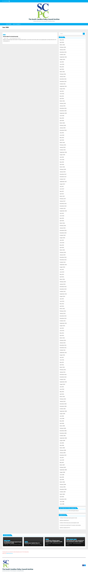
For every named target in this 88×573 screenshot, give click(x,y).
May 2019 (62, 137)
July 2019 (62, 132)
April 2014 (62, 276)
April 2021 (62, 98)
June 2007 (62, 460)
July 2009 (62, 416)
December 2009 (63, 403)
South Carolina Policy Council (15, 38)
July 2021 (62, 91)
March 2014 (62, 279)
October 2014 (62, 262)
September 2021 (63, 86)
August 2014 (62, 267)
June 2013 (62, 301)
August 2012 (62, 325)
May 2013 (62, 303)
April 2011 (62, 364)
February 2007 (63, 467)
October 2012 (62, 320)
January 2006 (62, 486)
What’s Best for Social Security (10, 36)
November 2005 (63, 489)
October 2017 (62, 179)
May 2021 (62, 96)
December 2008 (63, 430)
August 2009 (62, 413)
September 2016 (63, 210)
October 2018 (62, 149)
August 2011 (62, 355)
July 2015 (62, 240)
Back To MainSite (16, 24)
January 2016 (62, 227)
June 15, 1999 (6, 38)
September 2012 (63, 323)
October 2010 (62, 379)
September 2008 (63, 438)
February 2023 (63, 47)
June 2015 (62, 242)
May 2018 (62, 162)
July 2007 (62, 457)
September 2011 (63, 352)
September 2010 (63, 381)
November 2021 (63, 81)
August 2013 (62, 296)
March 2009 (62, 425)
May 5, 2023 (6, 544)
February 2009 (63, 428)
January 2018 (62, 171)
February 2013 (63, 311)
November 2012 (63, 318)
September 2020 (63, 113)
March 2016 (62, 223)
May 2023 (62, 39)
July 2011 (62, 357)
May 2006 (62, 477)
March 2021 (62, 100)
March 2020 (62, 122)
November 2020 (63, 110)
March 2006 (62, 482)
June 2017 (62, 188)
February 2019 (63, 144)
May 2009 (62, 420)
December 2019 (63, 130)
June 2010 (62, 389)
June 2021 (62, 93)
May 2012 (62, 333)
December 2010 (63, 374)
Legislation (71, 539)
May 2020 (62, 118)
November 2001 (63, 499)
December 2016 (63, 203)
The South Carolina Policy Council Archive (44, 19)
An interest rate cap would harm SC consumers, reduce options (70, 525)
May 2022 (62, 66)
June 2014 (62, 271)
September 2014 (63, 264)
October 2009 (62, 408)
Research (8, 540)
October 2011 (62, 350)
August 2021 (62, 88)
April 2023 (62, 42)
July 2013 (62, 298)
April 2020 (62, 120)
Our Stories (8, 24)
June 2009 (62, 418)
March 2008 (62, 447)
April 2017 (62, 193)
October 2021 (62, 83)
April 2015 (62, 247)
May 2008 (62, 445)
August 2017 (62, 184)
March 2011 (62, 367)
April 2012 (62, 335)
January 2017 (62, 201)
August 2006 (62, 472)
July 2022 (62, 61)
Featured (5, 540)
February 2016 (63, 225)
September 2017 (63, 181)
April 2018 (62, 164)
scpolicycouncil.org (9, 553)
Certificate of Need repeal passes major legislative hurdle (69, 522)
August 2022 (62, 59)
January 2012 (62, 342)
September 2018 (63, 152)
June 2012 (62, 330)
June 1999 (62, 501)
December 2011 (63, 345)
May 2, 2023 (27, 544)
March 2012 (62, 337)
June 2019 (62, 135)
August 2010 (62, 384)
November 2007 (63, 455)
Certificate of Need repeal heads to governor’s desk (12, 542)
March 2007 (62, 464)
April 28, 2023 (48, 543)
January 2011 (62, 372)
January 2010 (62, 401)
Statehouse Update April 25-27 (65, 527)
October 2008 (62, 435)
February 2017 (63, 198)
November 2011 (63, 347)
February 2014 (63, 281)
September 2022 (63, 57)
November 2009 (63, 406)
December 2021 (63, 79)
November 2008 (63, 433)
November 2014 (63, 259)
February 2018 (63, 169)
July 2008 (62, 442)
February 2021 (63, 103)
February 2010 (63, 398)
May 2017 (62, 191)
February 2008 (63, 450)
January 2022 (62, 76)
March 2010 (62, 396)
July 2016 (62, 213)
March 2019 (62, 142)
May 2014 (62, 274)
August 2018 (62, 154)
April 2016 (62, 220)
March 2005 (62, 494)
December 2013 (63, 286)
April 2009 (62, 423)
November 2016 (63, 206)
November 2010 (63, 376)
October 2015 (62, 235)
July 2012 (62, 328)
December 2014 (63, 257)
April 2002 (62, 496)
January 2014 (62, 284)
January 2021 (62, 105)
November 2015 (63, 232)
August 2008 (62, 440)
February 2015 (63, 252)
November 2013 (63, 289)
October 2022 (62, 54)
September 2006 (63, 469)
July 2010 (62, 386)
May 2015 (62, 245)
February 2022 (63, 74)
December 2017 (63, 174)
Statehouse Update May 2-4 (64, 520)
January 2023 (62, 49)
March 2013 (62, 308)
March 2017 (62, 196)
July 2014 (62, 269)
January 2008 (62, 452)
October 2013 (62, 291)
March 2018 (62, 166)
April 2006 (62, 479)
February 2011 (63, 369)
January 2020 (62, 127)
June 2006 (62, 474)
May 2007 (62, 462)
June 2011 (62, 359)
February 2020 (63, 125)
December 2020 (63, 108)
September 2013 (63, 293)
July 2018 (62, 157)
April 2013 (62, 306)
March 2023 (62, 44)
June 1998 (62, 504)
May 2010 (62, 391)
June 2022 (62, 64)
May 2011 (62, 362)
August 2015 (62, 237)
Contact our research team (64, 510)
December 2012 (63, 315)
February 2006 (63, 484)
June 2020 (62, 115)
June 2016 (62, 215)
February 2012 (63, 340)
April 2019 (62, 140)
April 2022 (62, 69)
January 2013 (62, 313)
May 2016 (62, 218)
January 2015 (62, 254)
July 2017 (62, 186)
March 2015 (62, 249)
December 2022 (63, 52)
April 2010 (62, 394)
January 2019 (62, 147)
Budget (4, 34)
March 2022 (62, 71)
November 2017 (63, 176)
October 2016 (62, 208)
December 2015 (63, 230)
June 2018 (62, 159)
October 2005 (62, 491)
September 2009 (63, 411)
